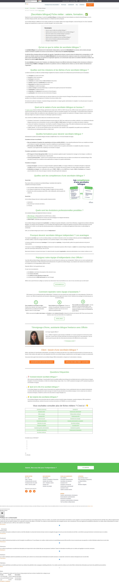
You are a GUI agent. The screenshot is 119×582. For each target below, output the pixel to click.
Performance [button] (3, 541)
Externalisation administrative (67, 497)
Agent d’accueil (41, 418)
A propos (82, 4)
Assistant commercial (41, 409)
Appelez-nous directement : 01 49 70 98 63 (77, 362)
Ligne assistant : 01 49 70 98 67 (69, 1)
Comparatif (71, 4)
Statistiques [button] (2, 550)
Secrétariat (45, 477)
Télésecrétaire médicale (75, 414)
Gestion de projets (47, 486)
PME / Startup (28, 479)
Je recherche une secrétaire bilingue (42, 362)
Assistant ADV (41, 416)
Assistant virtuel (41, 411)
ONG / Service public (30, 484)
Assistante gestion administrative (41, 427)
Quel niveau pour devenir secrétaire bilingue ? (56, 35)
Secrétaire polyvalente (42, 430)
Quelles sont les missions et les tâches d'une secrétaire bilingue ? (60, 32)
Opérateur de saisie (41, 423)
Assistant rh (75, 409)
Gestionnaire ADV (76, 416)
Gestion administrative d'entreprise (69, 495)
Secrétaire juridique (75, 423)
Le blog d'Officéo (82, 481)
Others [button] (1, 566)
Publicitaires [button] (2, 558)
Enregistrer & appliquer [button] (5, 581)
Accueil (26, 8)
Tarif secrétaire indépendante (67, 502)
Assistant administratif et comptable (75, 420)
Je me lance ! (59, 318)
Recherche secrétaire (65, 498)
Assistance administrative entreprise (69, 500)
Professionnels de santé (31, 482)
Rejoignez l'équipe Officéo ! (52, 40)
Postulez (63, 4)
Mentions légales (82, 484)
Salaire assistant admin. (66, 489)
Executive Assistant (32, 217)
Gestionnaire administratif (75, 411)
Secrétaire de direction (66, 481)
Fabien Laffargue (41, 10)
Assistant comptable (41, 425)
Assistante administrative (66, 479)
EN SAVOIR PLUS (59, 284)
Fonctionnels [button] (3, 533)
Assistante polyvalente (42, 420)
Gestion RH (46, 484)
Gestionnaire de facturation (75, 430)
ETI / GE (27, 477)
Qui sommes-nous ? (83, 477)
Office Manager (31, 215)
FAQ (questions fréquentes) (85, 479)
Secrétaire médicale (41, 432)
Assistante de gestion (75, 427)
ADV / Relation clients (48, 482)
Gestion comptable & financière (50, 479)
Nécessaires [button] (3, 524)
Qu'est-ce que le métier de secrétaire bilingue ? (56, 30)
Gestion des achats (47, 481)
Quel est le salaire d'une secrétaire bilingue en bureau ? (58, 33)
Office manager (41, 414)
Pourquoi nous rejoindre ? (52, 4)
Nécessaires (4, 529)
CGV (79, 482)
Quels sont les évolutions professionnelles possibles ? (57, 38)
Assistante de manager (75, 418)
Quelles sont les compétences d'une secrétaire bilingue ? (58, 37)
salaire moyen (29, 109)
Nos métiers (32, 8)
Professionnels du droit (30, 481)
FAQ (77, 4)
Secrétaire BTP (75, 425)
